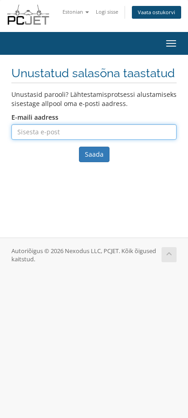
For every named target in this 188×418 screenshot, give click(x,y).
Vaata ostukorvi (156, 12)
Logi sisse (107, 11)
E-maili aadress (34, 117)
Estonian (73, 11)
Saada (94, 154)
